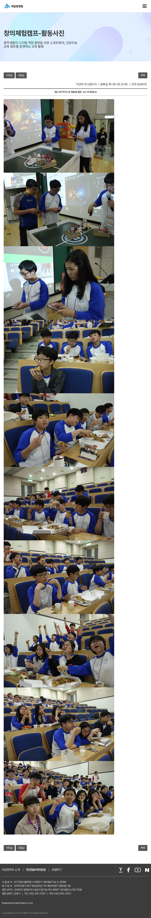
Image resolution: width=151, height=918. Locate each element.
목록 (143, 75)
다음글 (21, 75)
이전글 (9, 75)
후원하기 (57, 869)
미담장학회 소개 (11, 869)
